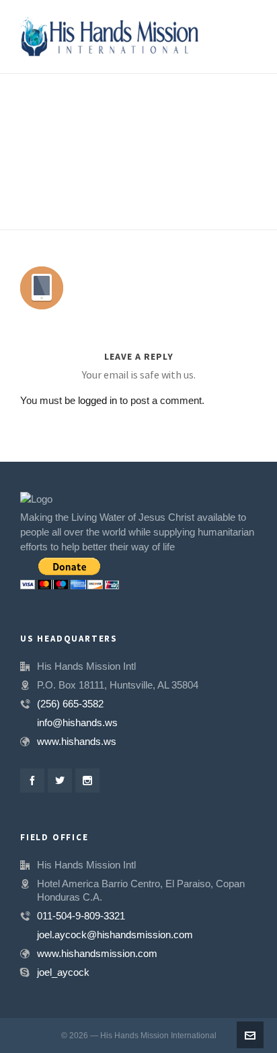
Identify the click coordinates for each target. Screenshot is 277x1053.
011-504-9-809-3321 (81, 915)
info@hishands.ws (77, 722)
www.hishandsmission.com (97, 953)
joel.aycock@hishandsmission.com (115, 934)
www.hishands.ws (76, 741)
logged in (97, 400)
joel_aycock (63, 972)
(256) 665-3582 (70, 703)
